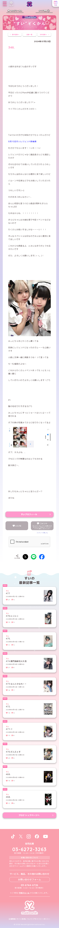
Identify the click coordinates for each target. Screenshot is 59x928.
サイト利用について (24, 919)
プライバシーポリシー (41, 919)
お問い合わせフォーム (29, 879)
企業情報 (12, 919)
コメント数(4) (42, 533)
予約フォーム (24, 893)
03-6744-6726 (29, 885)
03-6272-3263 (29, 849)
